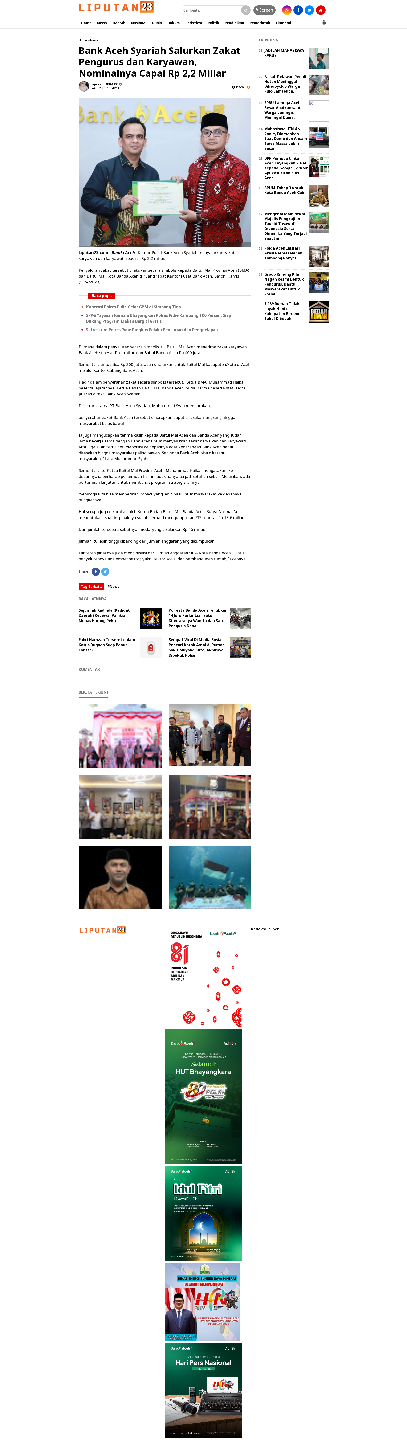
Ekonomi (283, 22)
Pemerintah (260, 22)
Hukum (173, 22)
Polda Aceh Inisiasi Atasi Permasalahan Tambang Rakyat (283, 253)
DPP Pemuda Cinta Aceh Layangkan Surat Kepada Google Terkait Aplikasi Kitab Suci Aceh (286, 168)
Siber (274, 929)
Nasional (138, 22)
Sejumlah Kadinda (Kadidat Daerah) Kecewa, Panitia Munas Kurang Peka (104, 615)
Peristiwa (193, 22)
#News (113, 586)
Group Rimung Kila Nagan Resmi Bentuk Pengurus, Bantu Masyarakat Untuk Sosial (284, 284)
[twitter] (309, 10)
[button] (323, 20)
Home (86, 22)
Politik (213, 22)
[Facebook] (96, 572)
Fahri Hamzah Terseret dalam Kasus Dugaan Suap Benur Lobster (107, 645)
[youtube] (321, 10)
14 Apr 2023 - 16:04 (102, 88)
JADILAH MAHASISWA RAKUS (284, 53)
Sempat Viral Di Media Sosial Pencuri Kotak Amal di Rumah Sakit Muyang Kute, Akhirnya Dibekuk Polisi (197, 647)
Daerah (119, 22)
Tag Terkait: (91, 586)
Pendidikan (234, 22)
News (102, 22)
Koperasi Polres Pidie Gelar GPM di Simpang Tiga (133, 307)
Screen (265, 10)
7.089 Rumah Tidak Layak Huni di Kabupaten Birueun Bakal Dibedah (282, 311)
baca (239, 87)
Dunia (157, 22)
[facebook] (298, 10)
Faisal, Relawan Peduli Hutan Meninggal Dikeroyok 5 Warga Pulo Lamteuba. (285, 84)
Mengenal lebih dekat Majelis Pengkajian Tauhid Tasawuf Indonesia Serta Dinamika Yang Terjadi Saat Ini (285, 226)
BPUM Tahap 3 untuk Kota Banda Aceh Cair (284, 190)
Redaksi (258, 929)
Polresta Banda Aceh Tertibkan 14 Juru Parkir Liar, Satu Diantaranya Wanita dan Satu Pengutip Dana (198, 618)
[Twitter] (105, 572)
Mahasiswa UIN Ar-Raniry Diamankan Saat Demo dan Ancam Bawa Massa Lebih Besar (285, 138)
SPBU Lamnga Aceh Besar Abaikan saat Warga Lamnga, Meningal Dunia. (282, 110)
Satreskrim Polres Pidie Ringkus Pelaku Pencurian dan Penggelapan (152, 329)
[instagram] (287, 10)
